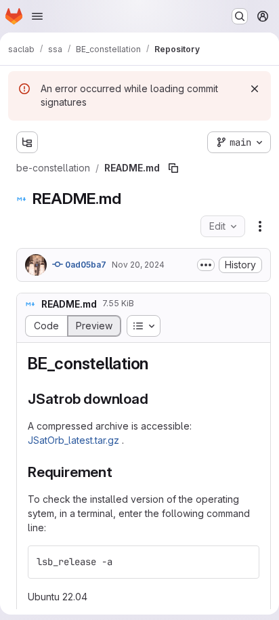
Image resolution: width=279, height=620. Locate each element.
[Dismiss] (254, 89)
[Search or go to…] (240, 16)
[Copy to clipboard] (243, 562)
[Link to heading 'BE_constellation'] (157, 363)
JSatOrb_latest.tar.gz (75, 440)
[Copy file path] (173, 168)
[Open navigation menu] (37, 16)
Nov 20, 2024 (138, 265)
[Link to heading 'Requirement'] (120, 471)
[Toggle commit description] (206, 265)
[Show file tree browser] (27, 142)
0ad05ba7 (84, 265)
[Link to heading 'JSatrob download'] (156, 398)
